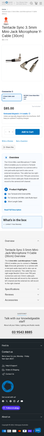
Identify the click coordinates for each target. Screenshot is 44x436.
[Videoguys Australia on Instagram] (14, 401)
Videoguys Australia (21, 425)
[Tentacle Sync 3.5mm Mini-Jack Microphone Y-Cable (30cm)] (22, 63)
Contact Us (10, 374)
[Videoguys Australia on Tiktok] (18, 401)
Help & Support (11, 366)
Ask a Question (22, 141)
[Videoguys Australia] (15, 3)
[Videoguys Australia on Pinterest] (10, 401)
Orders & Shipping (12, 370)
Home (4, 9)
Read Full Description (12, 210)
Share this (10, 147)
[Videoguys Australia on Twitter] (6, 401)
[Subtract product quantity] (5, 132)
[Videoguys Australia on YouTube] (21, 401)
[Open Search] (31, 3)
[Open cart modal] (36, 3)
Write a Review (7, 141)
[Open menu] (40, 3)
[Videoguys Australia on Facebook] (3, 401)
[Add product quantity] (12, 132)
